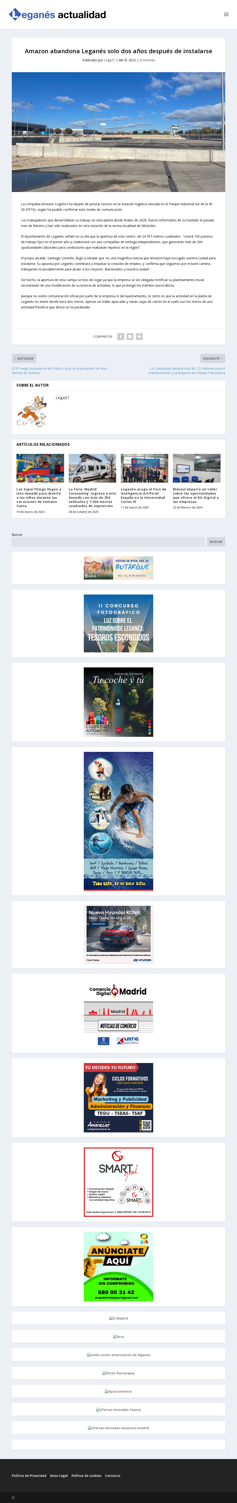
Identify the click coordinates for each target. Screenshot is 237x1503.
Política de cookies (86, 1475)
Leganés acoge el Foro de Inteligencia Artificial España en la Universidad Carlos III (143, 495)
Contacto (112, 1475)
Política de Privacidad (29, 1475)
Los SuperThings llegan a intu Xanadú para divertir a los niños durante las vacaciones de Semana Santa (38, 497)
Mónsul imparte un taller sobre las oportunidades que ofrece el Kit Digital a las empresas (196, 495)
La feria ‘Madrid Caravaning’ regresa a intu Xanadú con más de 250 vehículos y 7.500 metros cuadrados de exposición (92, 497)
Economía (147, 60)
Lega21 (109, 60)
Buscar (17, 534)
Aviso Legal (59, 1475)
